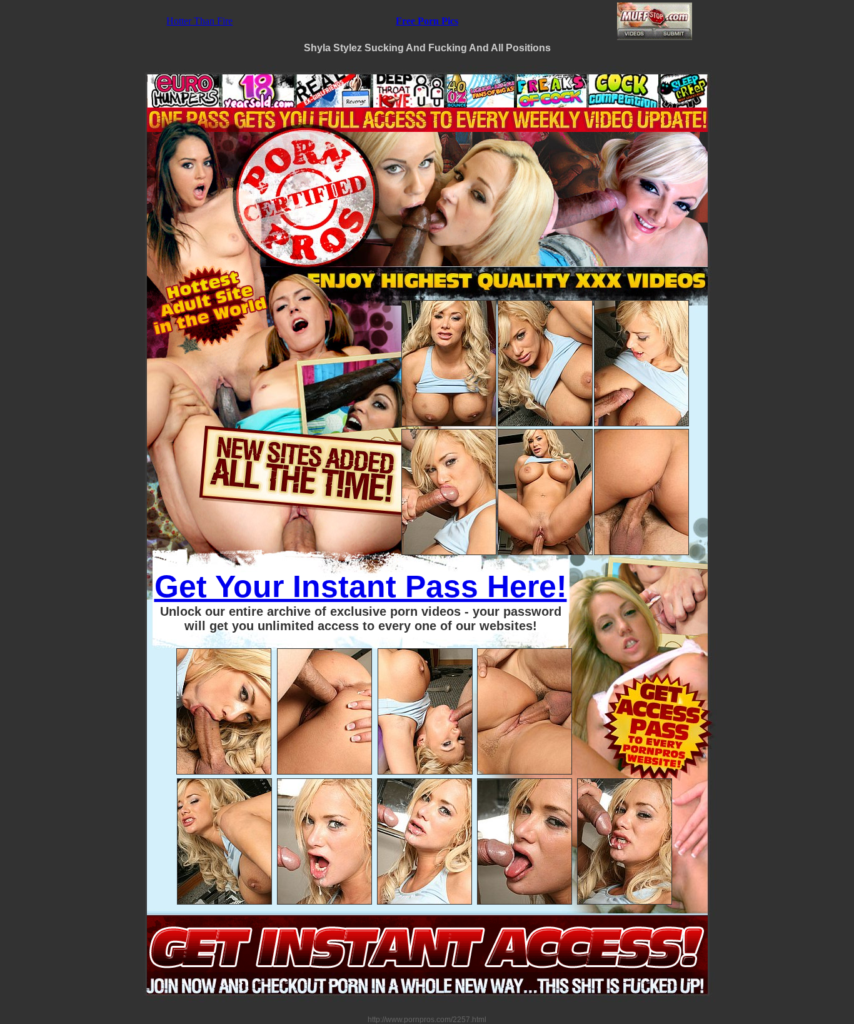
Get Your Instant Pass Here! (360, 586)
